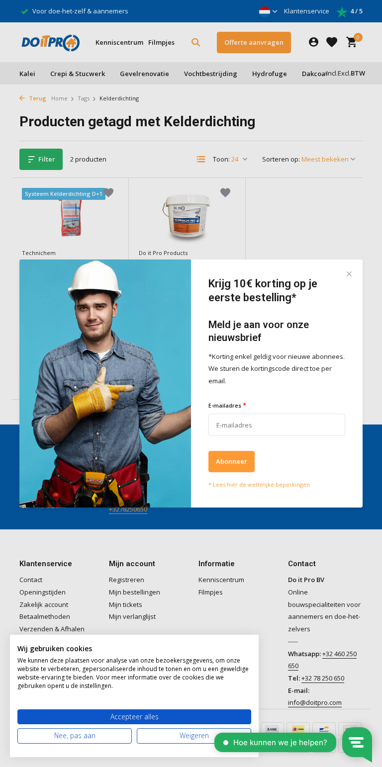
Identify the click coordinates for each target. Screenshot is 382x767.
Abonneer (231, 461)
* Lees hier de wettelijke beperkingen (259, 485)
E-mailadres (227, 405)
